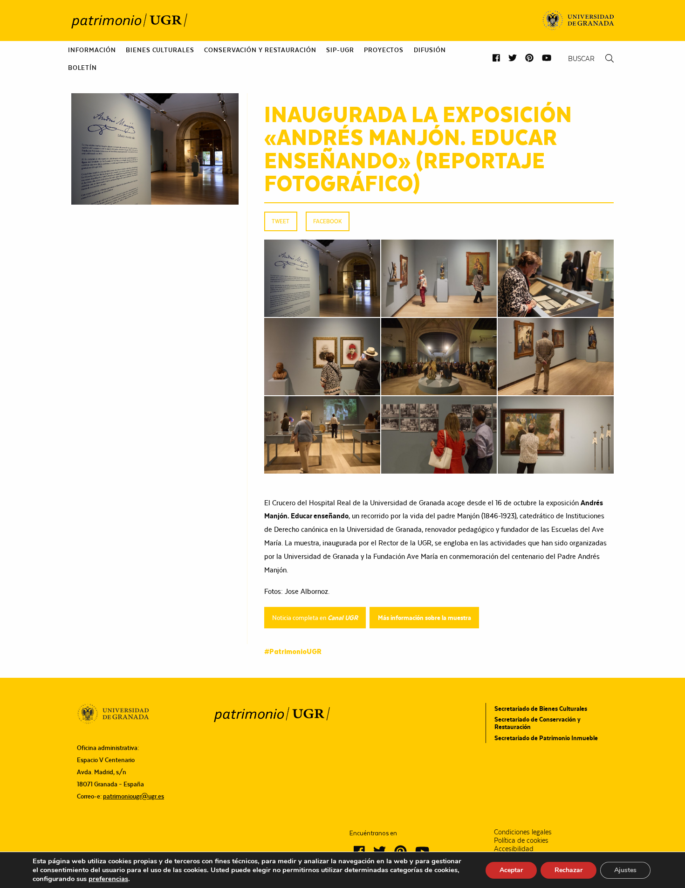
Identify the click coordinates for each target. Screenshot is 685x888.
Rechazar (568, 870)
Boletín (82, 67)
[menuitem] (92, 50)
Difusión (430, 50)
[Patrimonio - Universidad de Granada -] (129, 20)
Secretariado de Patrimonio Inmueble (546, 738)
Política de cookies (521, 840)
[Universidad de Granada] (578, 20)
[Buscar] (609, 58)
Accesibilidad (514, 849)
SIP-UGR (340, 50)
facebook (327, 221)
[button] (496, 58)
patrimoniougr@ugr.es (133, 796)
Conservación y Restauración (260, 50)
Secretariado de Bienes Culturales (540, 708)
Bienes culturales (160, 50)
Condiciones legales (523, 832)
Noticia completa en (315, 617)
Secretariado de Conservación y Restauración (537, 723)
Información (92, 50)
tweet (280, 221)
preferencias (108, 878)
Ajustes (625, 870)
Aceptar (511, 870)
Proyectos (384, 50)
